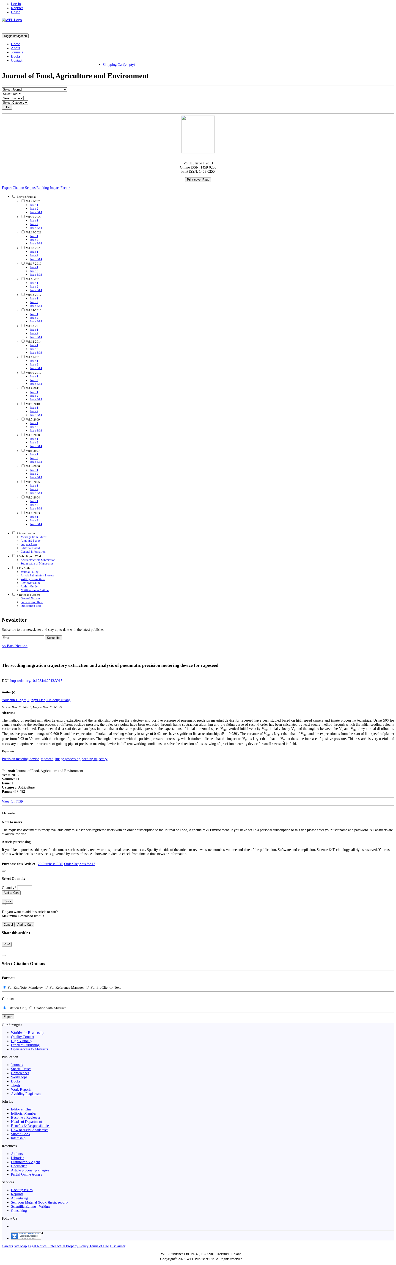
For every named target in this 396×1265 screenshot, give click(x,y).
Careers (7, 1246)
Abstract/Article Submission (38, 560)
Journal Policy (29, 571)
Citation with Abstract (49, 1008)
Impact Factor (60, 188)
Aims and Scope (31, 540)
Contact (16, 60)
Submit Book (20, 1134)
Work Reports (21, 1089)
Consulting (19, 1210)
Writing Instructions (33, 579)
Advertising (19, 1198)
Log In (16, 4)
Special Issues (21, 1069)
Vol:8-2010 (32, 404)
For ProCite (99, 987)
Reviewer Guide (31, 582)
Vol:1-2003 (32, 513)
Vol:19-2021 (33, 232)
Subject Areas (29, 544)
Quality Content (22, 1037)
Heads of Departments (27, 1122)
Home (15, 44)
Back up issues (22, 1190)
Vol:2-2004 (32, 497)
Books (15, 56)
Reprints (17, 1194)
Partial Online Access (26, 1174)
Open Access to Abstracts (29, 1049)
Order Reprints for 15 (79, 864)
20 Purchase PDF (50, 864)
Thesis (15, 1085)
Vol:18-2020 (33, 248)
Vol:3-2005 (32, 482)
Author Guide (29, 586)
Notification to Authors (35, 590)
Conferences (20, 1073)
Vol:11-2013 (33, 357)
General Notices (30, 598)
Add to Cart (11, 892)
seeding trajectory (94, 759)
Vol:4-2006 (32, 466)
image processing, (68, 759)
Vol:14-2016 (33, 310)
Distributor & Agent (25, 1162)
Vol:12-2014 (33, 341)
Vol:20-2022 (33, 217)
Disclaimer (117, 1246)
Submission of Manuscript (37, 563)
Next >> (21, 646)
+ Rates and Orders (28, 594)
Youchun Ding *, (15, 700)
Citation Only (17, 1008)
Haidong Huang (59, 700)
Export (8, 1017)
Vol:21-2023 (33, 201)
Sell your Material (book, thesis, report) (39, 1202)
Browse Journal (26, 196)
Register (17, 8)
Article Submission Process (37, 575)
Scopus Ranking (37, 188)
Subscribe (53, 637)
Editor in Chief (22, 1109)
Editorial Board (30, 548)
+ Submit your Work (29, 556)
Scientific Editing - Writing (30, 1206)
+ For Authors (24, 568)
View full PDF (12, 801)
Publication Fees (31, 605)
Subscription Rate (32, 602)
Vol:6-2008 (32, 435)
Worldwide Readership (27, 1033)
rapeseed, (47, 759)
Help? (15, 12)
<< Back (8, 646)
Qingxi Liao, (37, 700)
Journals (17, 52)
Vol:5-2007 (32, 450)
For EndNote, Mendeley (25, 987)
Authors (17, 1154)
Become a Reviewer (25, 1117)
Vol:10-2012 (33, 372)
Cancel (8, 924)
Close (7, 901)
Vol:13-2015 (33, 326)
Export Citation (13, 188)
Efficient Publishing (25, 1045)
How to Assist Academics (29, 1130)
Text (117, 987)
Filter (7, 107)
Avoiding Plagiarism (26, 1094)
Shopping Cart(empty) (119, 64)
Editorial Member (23, 1113)
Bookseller (19, 1166)
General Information (33, 551)
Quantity (9, 888)
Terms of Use (99, 1246)
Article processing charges (30, 1170)
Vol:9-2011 (32, 388)
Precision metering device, (21, 759)
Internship (18, 1138)
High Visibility (21, 1041)
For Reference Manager (67, 987)
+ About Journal (26, 533)
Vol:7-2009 (32, 419)
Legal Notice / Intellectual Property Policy (58, 1246)
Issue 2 (34, 208)
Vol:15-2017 (33, 294)
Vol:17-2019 (33, 263)
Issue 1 (34, 205)
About (15, 48)
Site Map (20, 1246)
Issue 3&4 (36, 212)
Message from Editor (33, 537)
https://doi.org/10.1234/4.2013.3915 (36, 681)
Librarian (17, 1158)
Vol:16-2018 (33, 279)
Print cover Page (198, 179)
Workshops (19, 1077)
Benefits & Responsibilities (30, 1126)
